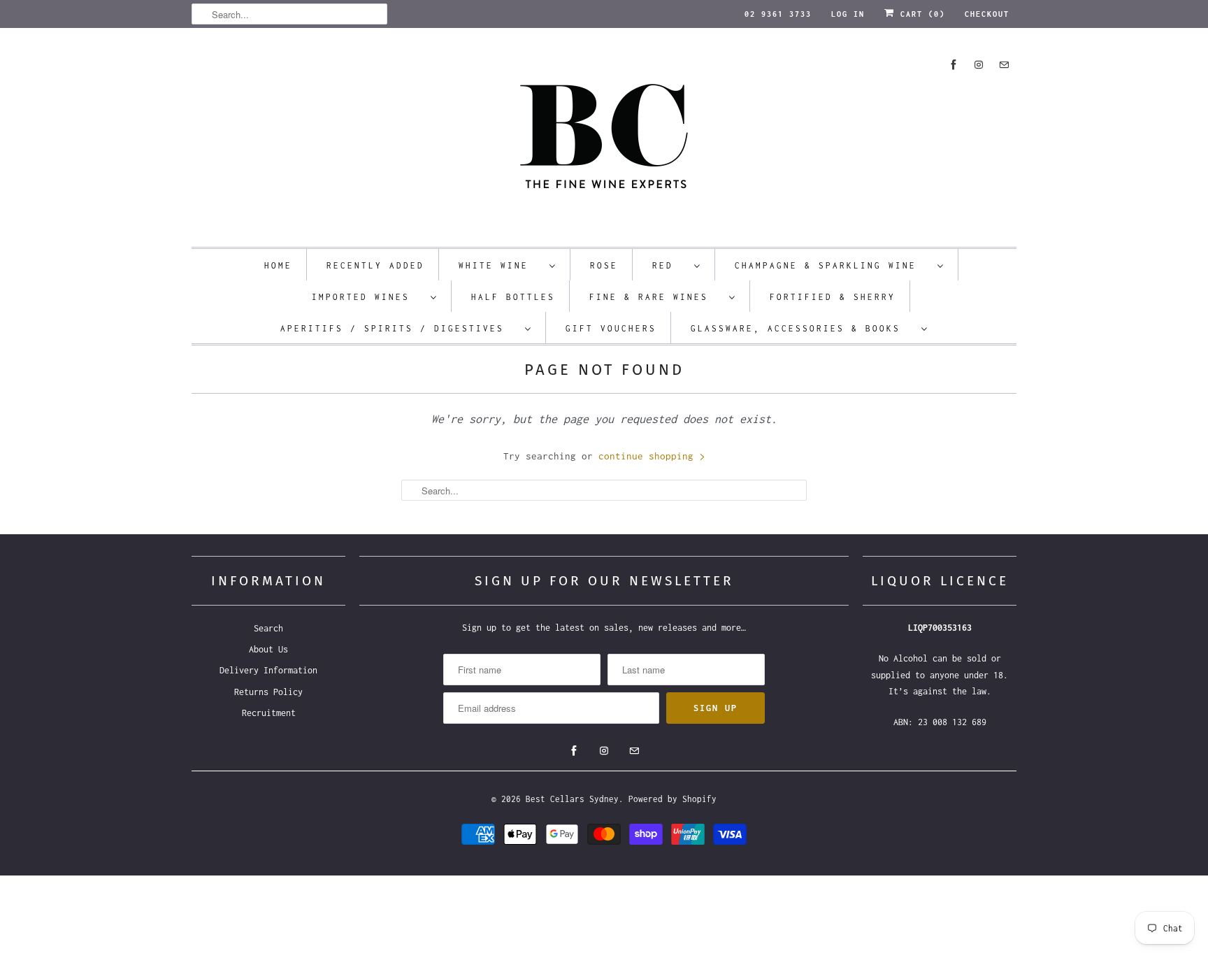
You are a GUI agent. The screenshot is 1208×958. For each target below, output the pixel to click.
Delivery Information (268, 670)
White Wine (500, 265)
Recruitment (269, 713)
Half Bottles (513, 296)
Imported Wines (368, 296)
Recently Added (375, 265)
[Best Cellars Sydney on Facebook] (953, 64)
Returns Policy (268, 692)
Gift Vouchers (611, 328)
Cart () (920, 14)
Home (278, 265)
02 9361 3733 (778, 14)
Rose (604, 265)
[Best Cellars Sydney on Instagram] (979, 64)
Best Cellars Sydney (572, 798)
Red (669, 265)
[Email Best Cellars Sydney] (1004, 64)
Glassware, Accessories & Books (802, 328)
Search (268, 628)
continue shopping (648, 456)
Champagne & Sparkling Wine (832, 265)
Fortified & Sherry (833, 296)
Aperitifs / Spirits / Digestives (399, 328)
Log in (848, 14)
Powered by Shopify (672, 798)
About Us (268, 649)
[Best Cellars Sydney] (604, 141)
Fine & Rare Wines (655, 296)
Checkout (987, 14)
